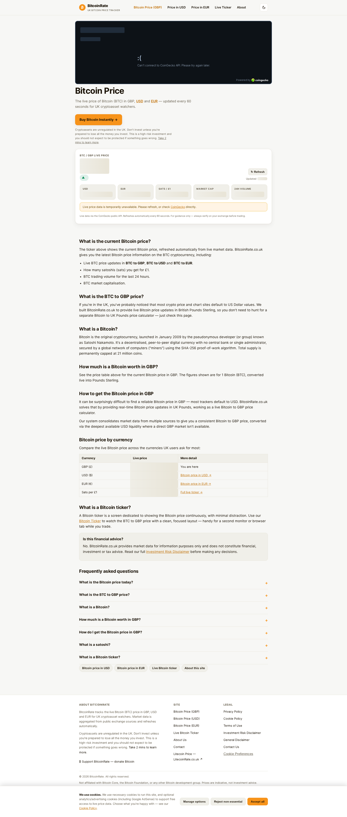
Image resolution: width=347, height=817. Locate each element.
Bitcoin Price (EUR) (186, 725)
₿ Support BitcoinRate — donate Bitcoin (106, 761)
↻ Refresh (258, 171)
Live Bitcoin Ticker (186, 733)
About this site (195, 668)
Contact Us (231, 747)
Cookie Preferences (238, 754)
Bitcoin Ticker (90, 521)
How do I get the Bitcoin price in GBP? (110, 632)
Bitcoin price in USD (96, 668)
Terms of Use (233, 725)
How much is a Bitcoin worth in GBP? (110, 620)
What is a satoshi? (94, 645)
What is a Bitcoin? (94, 607)
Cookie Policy (233, 718)
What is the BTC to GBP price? (104, 595)
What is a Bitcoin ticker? (99, 657)
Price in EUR (200, 7)
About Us (180, 740)
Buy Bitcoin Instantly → (99, 120)
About (241, 7)
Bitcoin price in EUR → (196, 484)
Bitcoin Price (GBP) (148, 7)
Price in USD (176, 7)
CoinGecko (178, 207)
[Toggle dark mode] (264, 7)
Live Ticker (223, 7)
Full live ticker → (192, 492)
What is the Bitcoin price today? (106, 582)
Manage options (194, 801)
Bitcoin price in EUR (131, 668)
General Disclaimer (236, 740)
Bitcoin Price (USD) (187, 718)
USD (139, 101)
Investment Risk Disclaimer (167, 552)
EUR (154, 101)
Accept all (257, 801)
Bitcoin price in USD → (196, 475)
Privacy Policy (233, 711)
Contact (179, 747)
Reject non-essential (228, 801)
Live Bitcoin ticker (164, 668)
